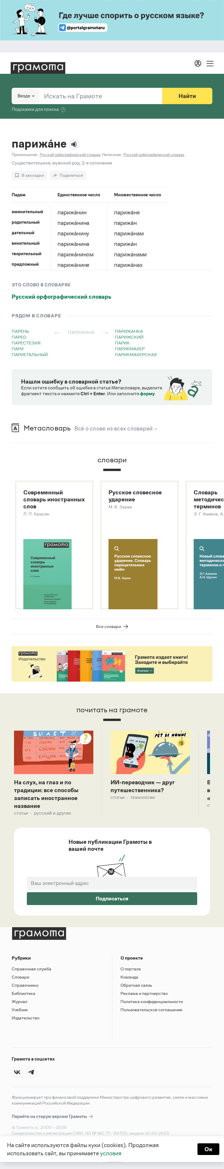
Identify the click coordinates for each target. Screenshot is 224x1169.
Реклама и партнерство (144, 993)
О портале (130, 968)
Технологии (142, 797)
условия (110, 1153)
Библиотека (23, 993)
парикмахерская (136, 354)
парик (122, 342)
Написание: (112, 155)
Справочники (25, 985)
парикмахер (130, 348)
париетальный (30, 354)
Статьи (21, 813)
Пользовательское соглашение (151, 1009)
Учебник (20, 1009)
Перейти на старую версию (50, 1116)
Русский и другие (52, 813)
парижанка (129, 331)
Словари (20, 976)
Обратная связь (136, 985)
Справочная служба (31, 968)
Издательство (25, 1017)
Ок (208, 1149)
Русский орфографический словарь (61, 296)
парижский (129, 337)
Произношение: (25, 155)
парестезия (26, 342)
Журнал (19, 1001)
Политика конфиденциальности (151, 1001)
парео (19, 337)
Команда (129, 976)
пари (18, 348)
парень (20, 331)
